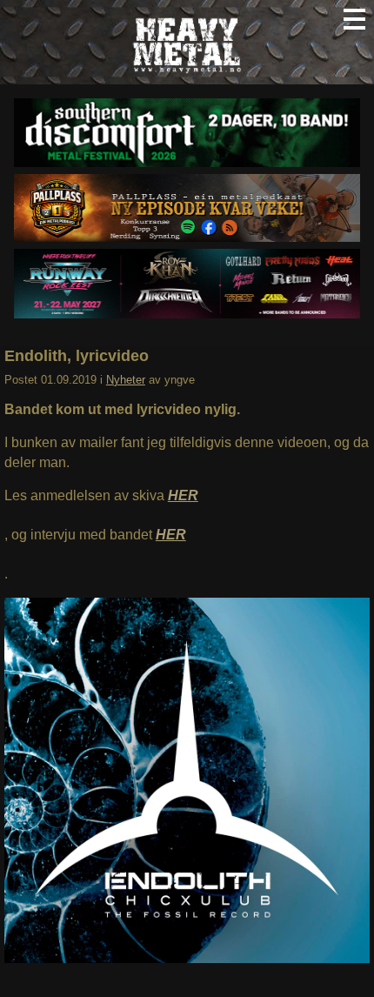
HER (183, 495)
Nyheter (125, 379)
